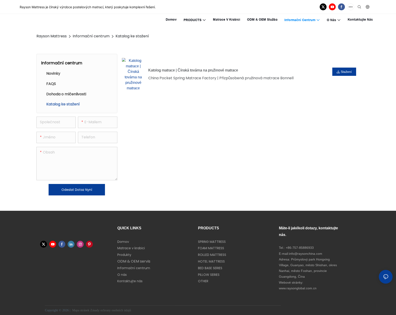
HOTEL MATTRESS (211, 261)
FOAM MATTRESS (211, 248)
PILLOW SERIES (209, 274)
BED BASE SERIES (210, 268)
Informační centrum (91, 36)
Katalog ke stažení (132, 36)
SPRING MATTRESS (212, 241)
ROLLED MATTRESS (212, 254)
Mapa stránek (80, 310)
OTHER (203, 281)
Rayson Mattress (51, 36)
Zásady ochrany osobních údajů (111, 310)
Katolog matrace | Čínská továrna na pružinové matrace (193, 70)
